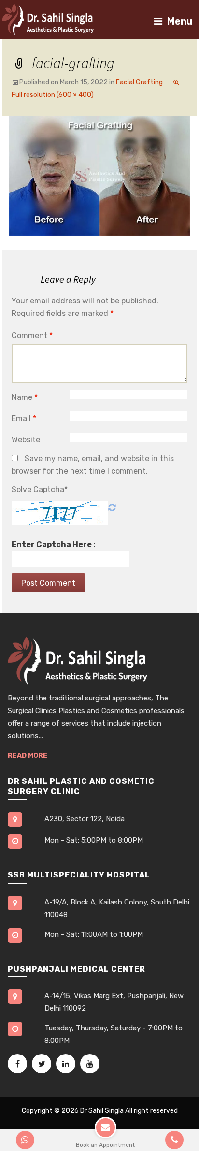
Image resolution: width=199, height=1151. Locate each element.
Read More (27, 756)
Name (25, 397)
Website (26, 439)
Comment (32, 335)
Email (24, 418)
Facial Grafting (139, 82)
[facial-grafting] (99, 175)
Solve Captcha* (40, 489)
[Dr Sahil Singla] (48, 19)
